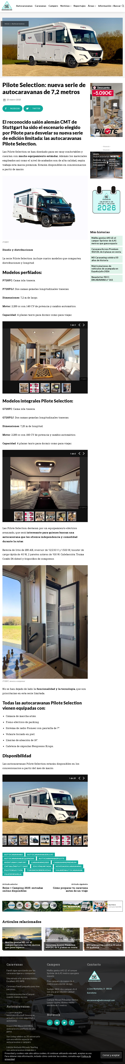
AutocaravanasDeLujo (40, 854)
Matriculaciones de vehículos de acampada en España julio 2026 (104, 269)
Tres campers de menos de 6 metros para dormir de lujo (60, 982)
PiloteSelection (13, 870)
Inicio (7, 23)
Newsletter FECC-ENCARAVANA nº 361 (102, 278)
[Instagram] (50, 1022)
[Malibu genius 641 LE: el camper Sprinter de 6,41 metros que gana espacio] (21, 938)
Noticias (91, 940)
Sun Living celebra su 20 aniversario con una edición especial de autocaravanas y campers (23, 1039)
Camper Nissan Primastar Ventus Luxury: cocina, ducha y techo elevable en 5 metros (62, 1002)
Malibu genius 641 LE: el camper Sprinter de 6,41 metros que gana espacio (104, 241)
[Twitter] (64, 1022)
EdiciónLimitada (42, 866)
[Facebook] (72, 1022)
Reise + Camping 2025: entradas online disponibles (22, 889)
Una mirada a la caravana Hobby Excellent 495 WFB (22, 979)
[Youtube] (57, 1022)
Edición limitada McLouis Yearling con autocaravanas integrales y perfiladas (22, 1050)
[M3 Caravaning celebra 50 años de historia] (103, 938)
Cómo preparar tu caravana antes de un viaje (70, 889)
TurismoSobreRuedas (39, 870)
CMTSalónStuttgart (16, 866)
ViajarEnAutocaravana (69, 870)
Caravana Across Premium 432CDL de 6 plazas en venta (106, 250)
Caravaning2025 (40, 862)
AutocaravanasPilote (51, 858)
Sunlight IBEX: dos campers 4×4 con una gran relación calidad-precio (62, 992)
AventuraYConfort (15, 862)
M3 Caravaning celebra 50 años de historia (104, 259)
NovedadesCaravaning (68, 866)
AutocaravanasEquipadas (19, 858)
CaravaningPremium (65, 862)
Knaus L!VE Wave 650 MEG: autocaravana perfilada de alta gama (21, 1029)
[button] (118, 6)
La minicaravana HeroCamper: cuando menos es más (21, 995)
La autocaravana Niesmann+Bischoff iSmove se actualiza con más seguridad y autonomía (21, 1016)
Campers (10, 937)
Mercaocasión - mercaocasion (63, 940)
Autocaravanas (18, 23)
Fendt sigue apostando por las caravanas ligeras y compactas (21, 972)
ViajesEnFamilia (12, 874)
